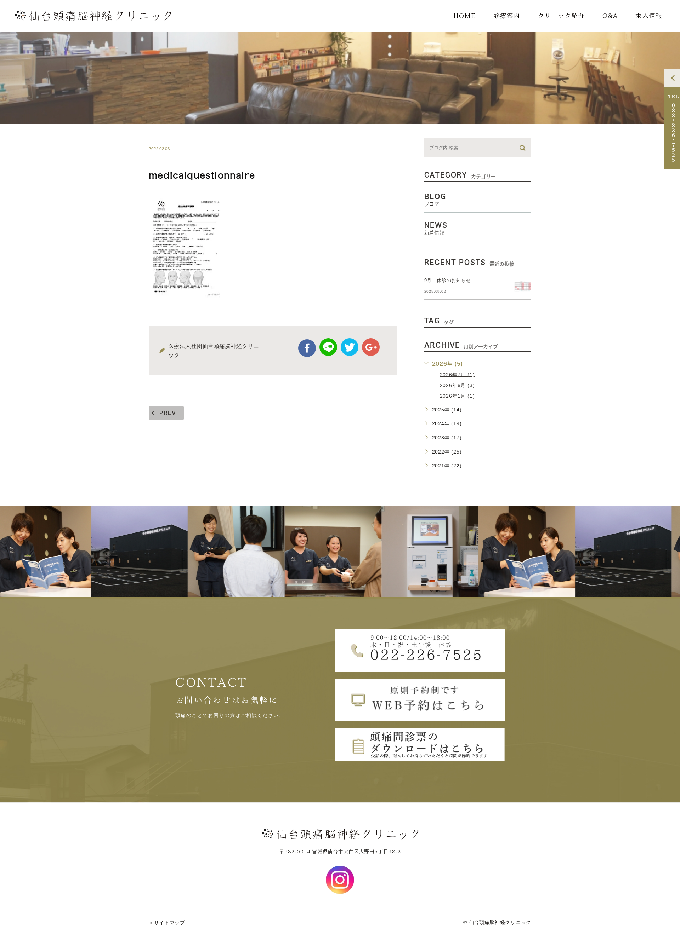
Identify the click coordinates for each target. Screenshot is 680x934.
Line (328, 347)
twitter (349, 347)
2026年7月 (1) (457, 374)
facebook (307, 348)
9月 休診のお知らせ (447, 280)
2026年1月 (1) (457, 395)
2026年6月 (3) (457, 385)
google (371, 347)
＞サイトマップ (167, 923)
